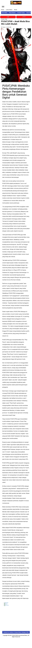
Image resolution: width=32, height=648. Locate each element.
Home (2, 9)
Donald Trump (21, 12)
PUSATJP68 (4, 19)
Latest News (9, 9)
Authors (11, 632)
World (15, 9)
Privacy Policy (17, 632)
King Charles (12, 12)
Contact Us (6, 632)
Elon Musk (4, 12)
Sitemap (24, 632)
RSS (28, 632)
